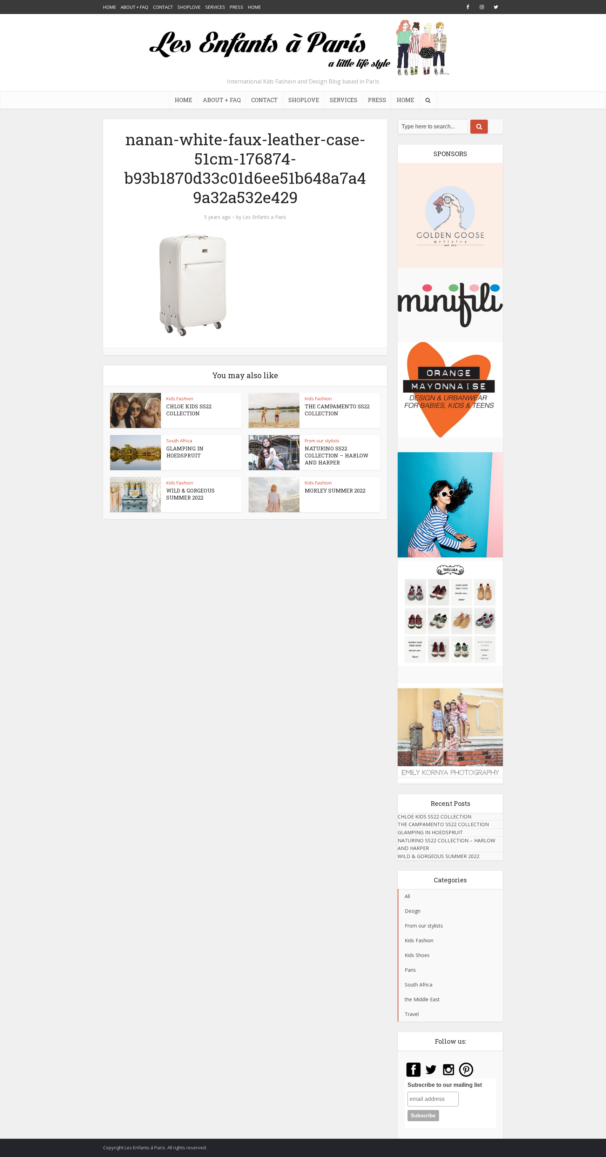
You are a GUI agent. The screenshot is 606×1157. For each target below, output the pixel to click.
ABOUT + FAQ (134, 7)
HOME (109, 7)
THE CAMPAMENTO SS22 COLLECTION (337, 410)
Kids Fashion (179, 398)
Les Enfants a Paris (264, 217)
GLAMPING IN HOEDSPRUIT (185, 452)
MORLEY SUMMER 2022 (335, 490)
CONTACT (163, 7)
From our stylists (322, 440)
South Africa (179, 440)
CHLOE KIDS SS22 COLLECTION (188, 410)
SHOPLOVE (189, 7)
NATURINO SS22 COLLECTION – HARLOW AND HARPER (336, 455)
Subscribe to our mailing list (445, 1085)
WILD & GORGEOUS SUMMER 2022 (190, 494)
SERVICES (215, 7)
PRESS (236, 7)
